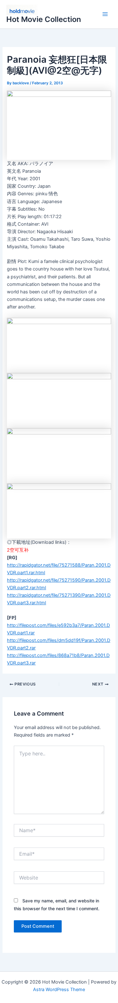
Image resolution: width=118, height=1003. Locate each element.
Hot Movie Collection (43, 19)
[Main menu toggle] (105, 14)
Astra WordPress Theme (59, 989)
